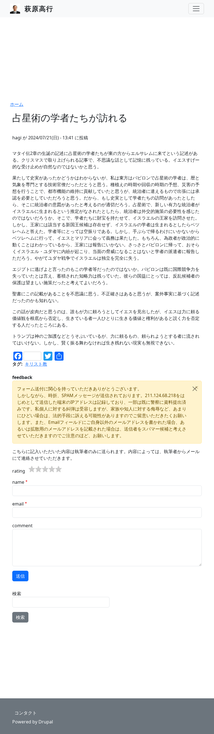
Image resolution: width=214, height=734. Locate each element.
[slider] (45, 469)
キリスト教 (36, 364)
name (18, 482)
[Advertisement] (107, 59)
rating (18, 471)
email (18, 504)
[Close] (194, 389)
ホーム (16, 104)
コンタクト (25, 713)
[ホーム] (17, 9)
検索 (16, 593)
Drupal (45, 722)
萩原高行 (39, 8)
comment (22, 525)
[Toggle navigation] (196, 8)
